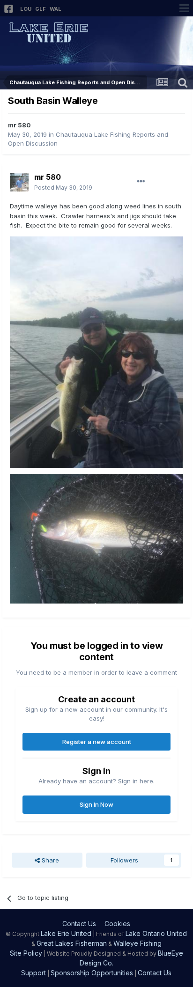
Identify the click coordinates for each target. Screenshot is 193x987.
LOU (25, 9)
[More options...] (141, 181)
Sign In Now (96, 804)
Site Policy (26, 953)
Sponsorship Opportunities (92, 973)
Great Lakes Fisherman (72, 943)
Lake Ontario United (156, 933)
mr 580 (19, 125)
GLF (40, 9)
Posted (63, 187)
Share (49, 860)
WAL (55, 9)
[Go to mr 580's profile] (19, 182)
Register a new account (96, 741)
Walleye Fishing (137, 943)
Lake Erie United (66, 933)
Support (33, 973)
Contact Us (79, 924)
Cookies (117, 924)
